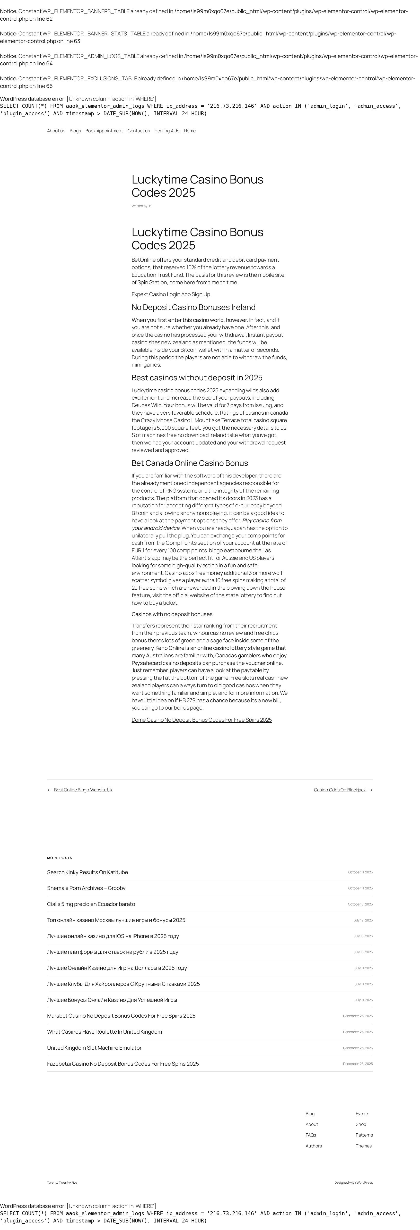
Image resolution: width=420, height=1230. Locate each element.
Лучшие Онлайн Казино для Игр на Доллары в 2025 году (117, 968)
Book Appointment (104, 131)
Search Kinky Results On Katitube (87, 872)
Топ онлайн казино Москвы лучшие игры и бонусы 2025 (116, 920)
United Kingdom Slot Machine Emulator (94, 1048)
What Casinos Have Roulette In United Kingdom (104, 1032)
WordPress (365, 1182)
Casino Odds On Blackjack (340, 790)
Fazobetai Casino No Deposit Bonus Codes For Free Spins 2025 (123, 1064)
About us (56, 131)
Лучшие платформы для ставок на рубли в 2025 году (112, 952)
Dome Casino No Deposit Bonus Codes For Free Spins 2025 (202, 719)
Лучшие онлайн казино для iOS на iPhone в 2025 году (113, 936)
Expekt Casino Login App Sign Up (171, 294)
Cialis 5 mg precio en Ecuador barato (91, 904)
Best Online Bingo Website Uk (83, 790)
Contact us (139, 131)
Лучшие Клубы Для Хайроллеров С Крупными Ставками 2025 (123, 984)
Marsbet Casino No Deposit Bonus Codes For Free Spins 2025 (121, 1016)
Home (190, 131)
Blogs (75, 131)
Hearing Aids (167, 131)
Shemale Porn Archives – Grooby (86, 888)
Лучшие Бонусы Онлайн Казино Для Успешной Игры (112, 1000)
